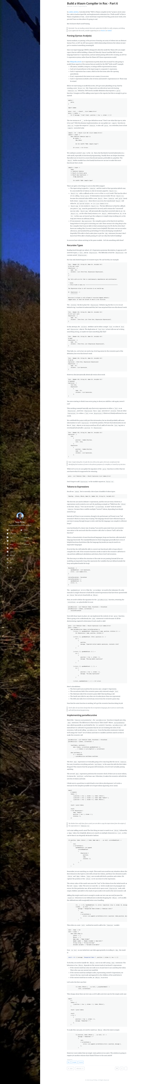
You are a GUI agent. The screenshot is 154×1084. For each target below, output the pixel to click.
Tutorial (81, 1062)
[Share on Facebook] (126, 1068)
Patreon (103, 31)
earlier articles (73, 12)
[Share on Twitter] (121, 1068)
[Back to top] (117, 1068)
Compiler (74, 1062)
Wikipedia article (75, 62)
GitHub (109, 31)
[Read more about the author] (20, 516)
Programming (81, 6)
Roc (86, 6)
